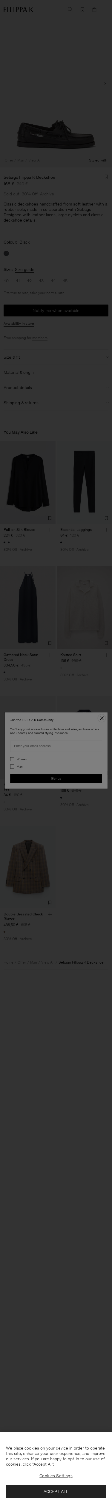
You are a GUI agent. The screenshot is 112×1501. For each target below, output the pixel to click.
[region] (56, 1466)
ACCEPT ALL (56, 1491)
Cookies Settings (55, 1475)
